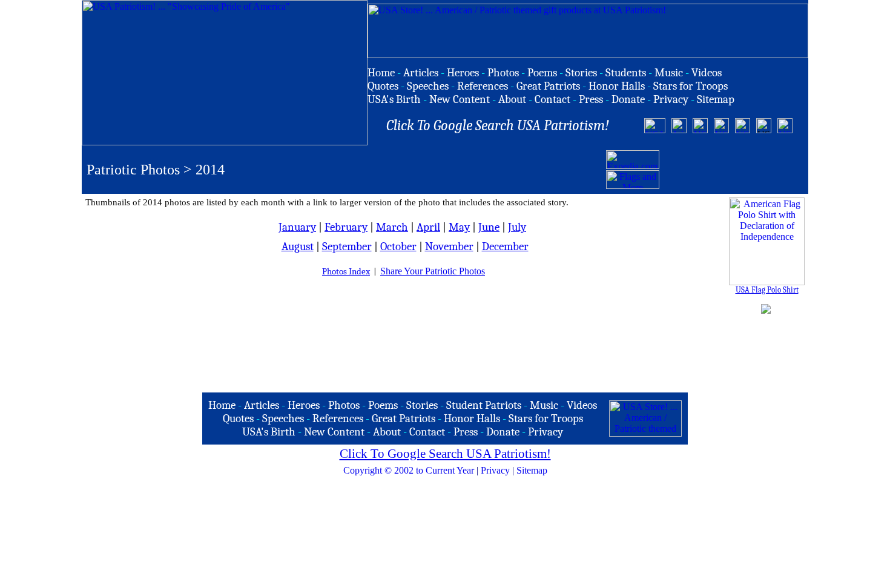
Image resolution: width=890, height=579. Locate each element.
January (297, 227)
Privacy (495, 470)
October (398, 246)
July (517, 227)
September (347, 246)
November (449, 246)
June (488, 227)
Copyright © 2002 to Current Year (408, 470)
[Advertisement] (732, 169)
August (298, 246)
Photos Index (346, 271)
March (392, 227)
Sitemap (531, 470)
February (346, 227)
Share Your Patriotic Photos (432, 271)
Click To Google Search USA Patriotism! (445, 453)
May (459, 227)
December (505, 246)
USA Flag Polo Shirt (767, 289)
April (428, 227)
